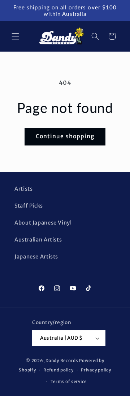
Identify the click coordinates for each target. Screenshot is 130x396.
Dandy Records (62, 360)
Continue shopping (65, 136)
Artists (23, 189)
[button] (15, 36)
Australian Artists (38, 239)
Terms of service (69, 381)
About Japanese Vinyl (43, 222)
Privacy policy (96, 370)
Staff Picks (28, 206)
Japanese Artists (36, 256)
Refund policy (58, 370)
